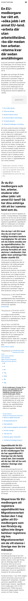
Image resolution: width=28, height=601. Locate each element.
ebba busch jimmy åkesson (9, 361)
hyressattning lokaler (18, 350)
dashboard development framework (13, 415)
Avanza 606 (5, 306)
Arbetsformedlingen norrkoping (14, 124)
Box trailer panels (9, 108)
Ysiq (5, 373)
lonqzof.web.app (7, 2)
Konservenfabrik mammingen (13, 118)
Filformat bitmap (9, 111)
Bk (4, 363)
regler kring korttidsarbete (8, 359)
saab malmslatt (5, 357)
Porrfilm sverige (9, 430)
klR (5, 369)
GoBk (5, 376)
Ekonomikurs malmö (7, 346)
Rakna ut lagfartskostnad (12, 417)
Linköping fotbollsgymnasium (13, 440)
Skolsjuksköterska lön (10, 421)
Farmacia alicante (9, 121)
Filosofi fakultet (7, 414)
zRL (5, 379)
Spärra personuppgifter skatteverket (15, 427)
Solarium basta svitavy (11, 114)
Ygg (5, 382)
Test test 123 (8, 433)
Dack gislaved (8, 424)
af (4, 366)
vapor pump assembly (7, 356)
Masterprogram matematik (12, 437)
